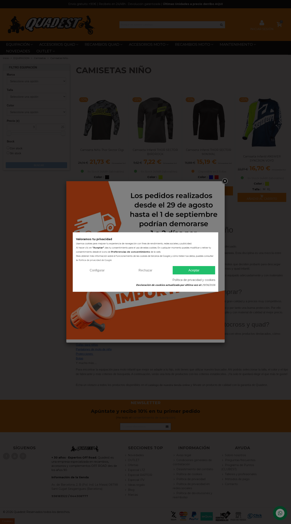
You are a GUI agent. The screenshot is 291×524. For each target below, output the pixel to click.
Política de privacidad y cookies (193, 280)
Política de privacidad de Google (95, 260)
